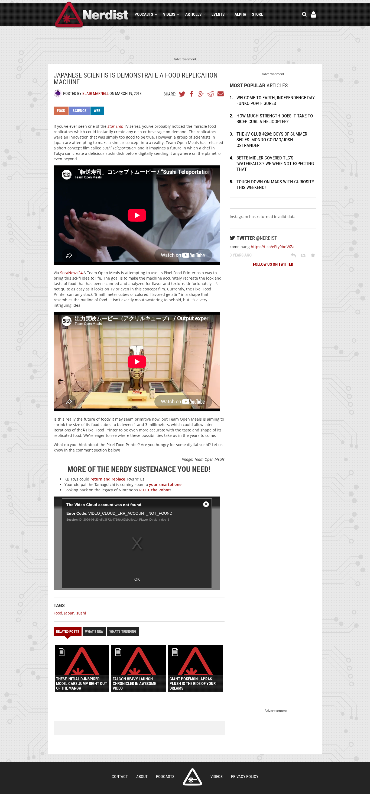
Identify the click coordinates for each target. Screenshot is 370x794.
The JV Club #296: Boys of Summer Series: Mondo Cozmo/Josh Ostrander (271, 139)
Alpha (240, 14)
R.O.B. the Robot (154, 489)
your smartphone (165, 484)
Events (218, 14)
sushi (81, 613)
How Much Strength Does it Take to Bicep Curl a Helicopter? (274, 118)
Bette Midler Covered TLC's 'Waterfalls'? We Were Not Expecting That (275, 163)
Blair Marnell (95, 93)
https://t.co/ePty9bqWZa (272, 246)
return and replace (107, 479)
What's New (94, 631)
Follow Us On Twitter (273, 264)
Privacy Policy (244, 776)
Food (61, 110)
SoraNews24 (71, 272)
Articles (193, 14)
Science (79, 110)
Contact (120, 776)
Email (220, 94)
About (142, 776)
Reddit (210, 94)
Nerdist (92, 15)
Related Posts (67, 631)
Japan (69, 613)
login (313, 14)
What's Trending (122, 631)
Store (257, 14)
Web (97, 110)
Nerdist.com (192, 777)
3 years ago (241, 255)
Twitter (182, 94)
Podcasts (144, 14)
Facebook (191, 94)
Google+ (201, 94)
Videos (169, 14)
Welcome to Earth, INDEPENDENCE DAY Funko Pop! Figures (275, 100)
